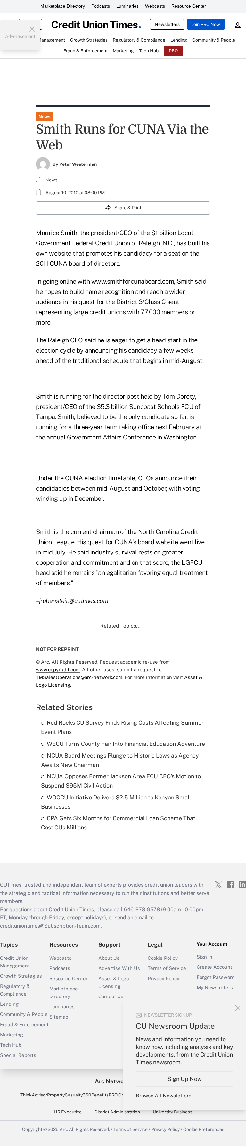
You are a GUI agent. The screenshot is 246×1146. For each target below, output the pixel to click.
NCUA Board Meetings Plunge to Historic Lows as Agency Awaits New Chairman (120, 760)
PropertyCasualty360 (69, 1094)
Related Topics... (120, 626)
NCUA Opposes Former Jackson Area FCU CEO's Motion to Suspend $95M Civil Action (121, 781)
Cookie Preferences (203, 1129)
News (44, 116)
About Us (108, 958)
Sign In (204, 956)
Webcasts (155, 6)
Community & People (24, 1014)
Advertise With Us (119, 968)
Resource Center (188, 6)
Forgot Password (216, 977)
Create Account (214, 967)
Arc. (64, 1129)
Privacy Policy (163, 978)
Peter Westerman (78, 164)
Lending (9, 1004)
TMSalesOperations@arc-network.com (79, 677)
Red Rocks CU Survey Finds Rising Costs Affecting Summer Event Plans (122, 727)
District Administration (117, 1111)
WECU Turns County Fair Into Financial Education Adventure (126, 743)
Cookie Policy (163, 958)
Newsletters (167, 24)
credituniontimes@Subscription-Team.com (50, 926)
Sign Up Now (185, 1078)
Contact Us (110, 996)
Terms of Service (167, 968)
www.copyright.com (58, 669)
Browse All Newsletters (163, 1096)
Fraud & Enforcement (24, 1024)
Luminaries (127, 6)
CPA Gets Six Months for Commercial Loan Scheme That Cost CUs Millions (118, 823)
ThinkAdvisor (33, 1094)
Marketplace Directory (62, 6)
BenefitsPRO (104, 1094)
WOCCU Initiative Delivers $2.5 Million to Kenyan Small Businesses (116, 802)
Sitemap (58, 1017)
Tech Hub (10, 1045)
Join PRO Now (206, 24)
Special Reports (18, 1055)
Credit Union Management (15, 961)
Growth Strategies (21, 976)
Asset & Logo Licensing (113, 982)
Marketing (11, 1034)
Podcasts (100, 6)
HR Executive (68, 1111)
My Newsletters (215, 987)
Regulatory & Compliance (15, 990)
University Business (172, 1111)
